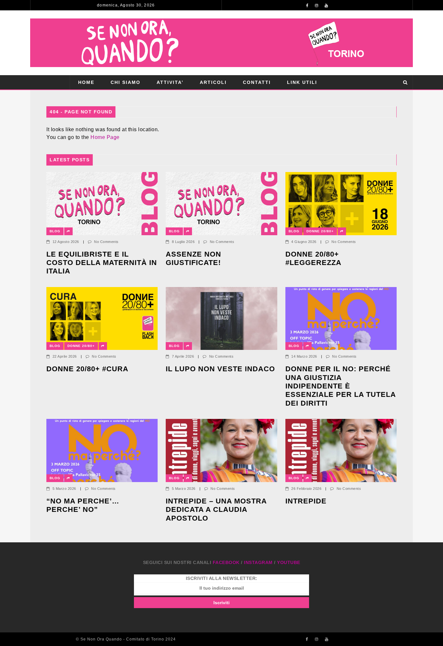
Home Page (105, 137)
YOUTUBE (288, 562)
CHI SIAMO (125, 82)
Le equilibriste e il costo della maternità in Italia (101, 262)
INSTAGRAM (258, 562)
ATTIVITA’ (170, 82)
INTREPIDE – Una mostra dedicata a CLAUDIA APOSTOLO (216, 509)
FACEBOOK (226, 562)
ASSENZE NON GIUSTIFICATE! (193, 258)
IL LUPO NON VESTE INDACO (220, 369)
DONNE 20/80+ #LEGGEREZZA (313, 258)
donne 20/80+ (320, 231)
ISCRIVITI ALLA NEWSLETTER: (221, 578)
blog (55, 231)
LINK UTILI (302, 82)
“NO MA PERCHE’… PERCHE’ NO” (84, 505)
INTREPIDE (306, 501)
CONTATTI (257, 82)
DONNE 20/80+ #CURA (87, 369)
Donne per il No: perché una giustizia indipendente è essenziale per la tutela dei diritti (340, 386)
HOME (86, 82)
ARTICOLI (213, 82)
